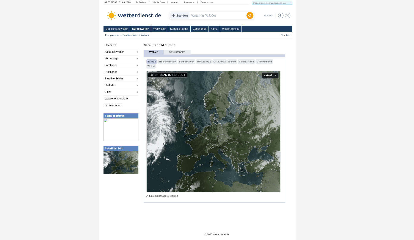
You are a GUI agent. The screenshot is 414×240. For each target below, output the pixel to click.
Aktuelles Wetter (114, 51)
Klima (214, 28)
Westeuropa (204, 61)
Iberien (232, 61)
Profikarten (111, 71)
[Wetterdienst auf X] (287, 15)
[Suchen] (249, 15)
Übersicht (110, 45)
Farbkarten (111, 65)
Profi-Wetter (141, 2)
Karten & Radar (179, 28)
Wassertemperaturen (117, 98)
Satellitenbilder (130, 35)
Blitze (108, 91)
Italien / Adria (246, 61)
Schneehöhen (113, 105)
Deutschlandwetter (117, 28)
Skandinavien (186, 61)
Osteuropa (219, 61)
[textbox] (218, 15)
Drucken (285, 35)
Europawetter (140, 28)
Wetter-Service (230, 28)
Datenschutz (207, 2)
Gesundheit (199, 28)
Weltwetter (159, 28)
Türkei (151, 66)
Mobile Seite (159, 2)
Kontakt (175, 2)
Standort (182, 15)
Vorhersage (111, 58)
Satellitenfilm (177, 52)
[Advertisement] (121, 206)
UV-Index (110, 85)
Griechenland (264, 61)
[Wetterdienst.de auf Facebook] (281, 15)
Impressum (189, 2)
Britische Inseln (167, 61)
